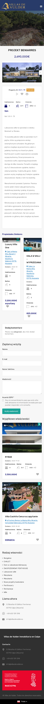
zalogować (17, 332)
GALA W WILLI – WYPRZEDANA (34, 259)
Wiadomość (6, 379)
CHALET (7, 562)
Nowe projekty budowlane (14, 582)
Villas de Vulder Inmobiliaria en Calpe (22, 637)
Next (40, 72)
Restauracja (8, 589)
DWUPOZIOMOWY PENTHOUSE (16, 568)
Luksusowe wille (10, 572)
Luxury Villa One (11, 246)
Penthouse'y (9, 585)
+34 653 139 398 (13, 613)
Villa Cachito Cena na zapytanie (21, 516)
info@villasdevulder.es (14, 619)
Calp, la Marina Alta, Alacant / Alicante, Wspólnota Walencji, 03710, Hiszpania (11, 258)
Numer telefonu (8, 369)
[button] (41, 6)
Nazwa (4, 349)
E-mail (4, 359)
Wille (5, 592)
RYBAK (8, 457)
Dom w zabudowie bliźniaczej (15, 565)
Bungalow (7, 558)
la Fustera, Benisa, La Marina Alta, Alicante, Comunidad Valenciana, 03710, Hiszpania (21, 522)
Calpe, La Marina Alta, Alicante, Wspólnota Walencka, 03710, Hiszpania (33, 272)
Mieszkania (8, 575)
